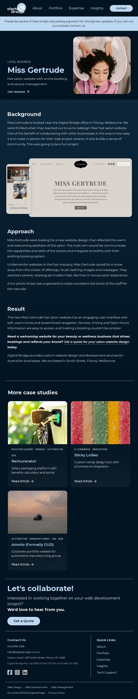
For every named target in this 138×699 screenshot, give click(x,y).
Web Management (62, 687)
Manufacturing (40, 538)
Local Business (19, 61)
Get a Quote (23, 621)
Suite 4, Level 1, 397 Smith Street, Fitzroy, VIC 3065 (36, 657)
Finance (40, 449)
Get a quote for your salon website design (96, 342)
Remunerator (24, 461)
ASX (14, 455)
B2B (60, 538)
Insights (97, 8)
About (37, 8)
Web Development (36, 687)
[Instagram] (17, 672)
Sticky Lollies (86, 455)
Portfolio (56, 8)
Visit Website (16, 91)
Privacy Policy (57, 692)
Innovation (100, 449)
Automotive (55, 449)
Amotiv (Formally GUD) (33, 544)
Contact (121, 8)
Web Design (14, 687)
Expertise (76, 8)
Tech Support (107, 672)
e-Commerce (82, 449)
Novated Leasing (22, 449)
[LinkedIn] (24, 672)
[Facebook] (9, 672)
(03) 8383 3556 (15, 646)
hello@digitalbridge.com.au (23, 652)
